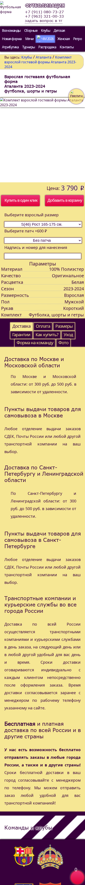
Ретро (77, 38)
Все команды (11, 30)
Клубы (45, 30)
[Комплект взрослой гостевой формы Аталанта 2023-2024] (42, 140)
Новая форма (12, 38)
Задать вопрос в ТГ (43, 20)
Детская (59, 30)
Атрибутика (10, 47)
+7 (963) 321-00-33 (44, 16)
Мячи (29, 38)
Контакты (66, 47)
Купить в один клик (21, 200)
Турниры (28, 47)
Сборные (30, 30)
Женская (63, 38)
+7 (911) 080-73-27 (44, 12)
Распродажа (47, 47)
